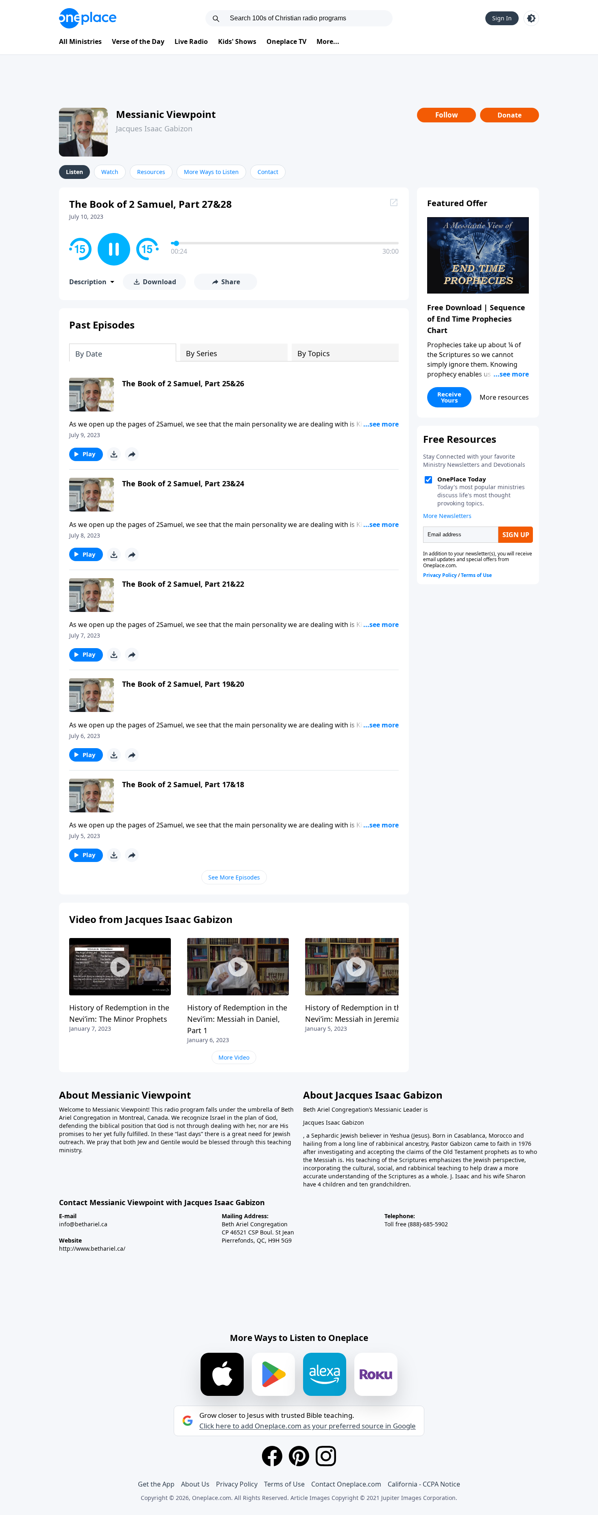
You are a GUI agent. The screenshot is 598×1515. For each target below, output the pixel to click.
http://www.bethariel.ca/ (92, 1248)
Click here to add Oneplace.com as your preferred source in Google (307, 1425)
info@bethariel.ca (83, 1224)
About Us (195, 1484)
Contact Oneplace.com (346, 1484)
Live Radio (191, 41)
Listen (74, 172)
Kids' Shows (237, 41)
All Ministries (80, 41)
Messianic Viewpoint (166, 114)
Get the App (156, 1484)
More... (327, 41)
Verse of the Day (138, 41)
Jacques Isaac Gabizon (154, 128)
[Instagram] (326, 1456)
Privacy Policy (237, 1484)
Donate (510, 115)
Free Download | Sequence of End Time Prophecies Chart (476, 319)
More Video (233, 1057)
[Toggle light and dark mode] (531, 18)
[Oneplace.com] (87, 18)
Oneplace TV (286, 41)
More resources (504, 397)
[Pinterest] (299, 1456)
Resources (151, 172)
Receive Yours (449, 397)
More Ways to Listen (211, 172)
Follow (446, 115)
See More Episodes (234, 877)
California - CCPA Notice (424, 1484)
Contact (268, 172)
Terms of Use (284, 1484)
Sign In (502, 18)
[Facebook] (272, 1456)
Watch (109, 172)
